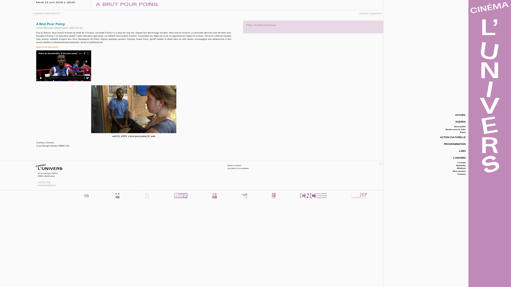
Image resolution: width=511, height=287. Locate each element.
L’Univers (459, 157)
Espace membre (234, 165)
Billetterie (461, 168)
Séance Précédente (47, 13)
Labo (462, 150)
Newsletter (461, 165)
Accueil (460, 114)
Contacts (462, 174)
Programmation (455, 144)
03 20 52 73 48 (44, 182)
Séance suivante (370, 13)
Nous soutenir (459, 171)
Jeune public (460, 126)
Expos (463, 132)
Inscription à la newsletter (238, 168)
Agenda (460, 121)
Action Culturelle (453, 137)
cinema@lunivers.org (46, 185)
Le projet (462, 162)
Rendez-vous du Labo (456, 129)
